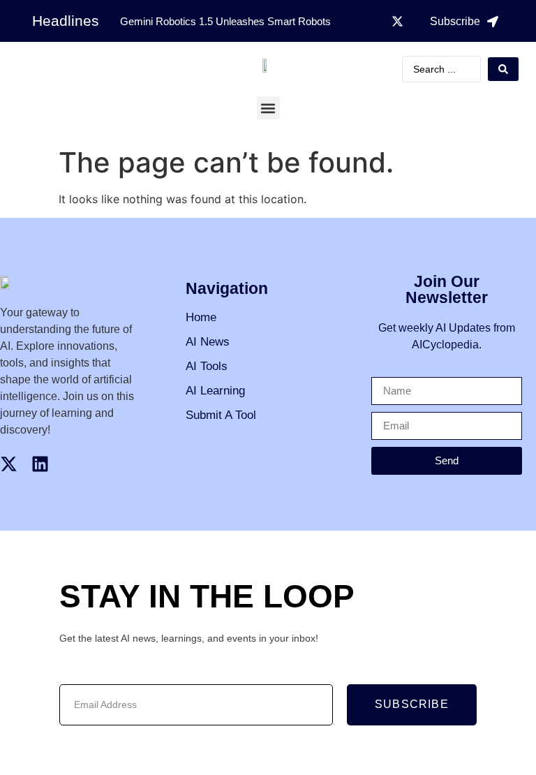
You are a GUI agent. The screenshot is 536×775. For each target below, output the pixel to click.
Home (201, 317)
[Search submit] (503, 69)
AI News (208, 341)
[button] (268, 107)
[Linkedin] (40, 464)
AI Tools (207, 366)
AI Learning (215, 390)
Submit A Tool (221, 415)
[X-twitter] (398, 21)
